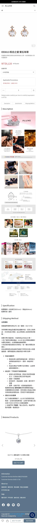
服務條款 (4, 487)
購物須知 (10, 487)
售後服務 (16, 487)
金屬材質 (4, 68)
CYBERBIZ (19, 516)
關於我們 (4, 497)
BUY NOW (29, 521)
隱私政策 (23, 497)
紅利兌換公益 (5, 490)
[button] (34, 445)
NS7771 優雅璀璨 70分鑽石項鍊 (18, 455)
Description (7, 103)
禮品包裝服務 (24, 487)
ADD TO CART (16, 521)
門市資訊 (10, 497)
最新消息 (16, 497)
